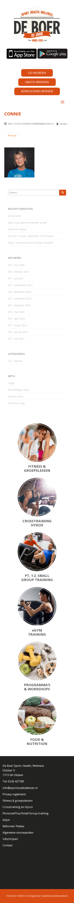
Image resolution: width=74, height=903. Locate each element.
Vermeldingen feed (18, 389)
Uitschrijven (10, 839)
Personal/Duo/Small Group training (26, 813)
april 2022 (19, 318)
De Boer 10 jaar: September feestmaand (30, 236)
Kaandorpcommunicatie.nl (55, 895)
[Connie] (19, 162)
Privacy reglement (14, 794)
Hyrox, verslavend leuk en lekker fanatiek (30, 242)
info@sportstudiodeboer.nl (20, 788)
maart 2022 (20, 325)
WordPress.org (16, 403)
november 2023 (23, 298)
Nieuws (18, 361)
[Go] (62, 193)
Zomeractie (14, 216)
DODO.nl (22, 895)
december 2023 (22, 291)
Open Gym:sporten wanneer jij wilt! (27, 222)
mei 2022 (19, 312)
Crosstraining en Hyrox (18, 807)
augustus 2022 (22, 305)
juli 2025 (18, 278)
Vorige (12, 135)
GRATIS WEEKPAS (37, 82)
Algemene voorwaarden (18, 832)
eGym (6, 820)
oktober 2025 (21, 271)
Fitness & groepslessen (18, 800)
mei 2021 (19, 338)
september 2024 (23, 285)
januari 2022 (21, 332)
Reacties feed (15, 396)
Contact (8, 845)
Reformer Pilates (17, 229)
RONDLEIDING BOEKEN (37, 91)
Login (11, 383)
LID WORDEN (37, 73)
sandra (63, 123)
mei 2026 (19, 265)
